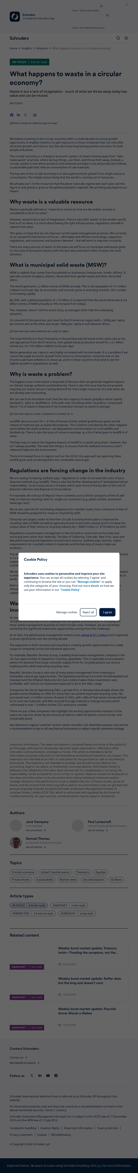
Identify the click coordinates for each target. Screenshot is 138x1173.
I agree (107, 612)
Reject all (88, 612)
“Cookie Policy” (70, 590)
